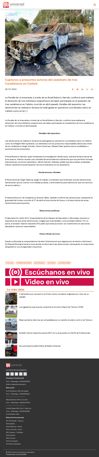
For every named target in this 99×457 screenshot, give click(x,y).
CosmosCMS (21, 454)
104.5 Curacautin (12, 441)
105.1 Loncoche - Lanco (14, 429)
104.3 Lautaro (10, 435)
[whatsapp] (87, 89)
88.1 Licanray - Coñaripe (14, 432)
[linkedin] (82, 89)
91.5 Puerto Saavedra (13, 444)
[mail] (92, 89)
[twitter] (77, 89)
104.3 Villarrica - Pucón (14, 427)
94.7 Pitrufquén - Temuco (15, 421)
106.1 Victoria (10, 438)
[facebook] (73, 89)
